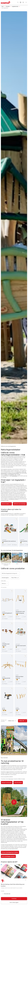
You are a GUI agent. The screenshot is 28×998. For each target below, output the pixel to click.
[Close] (25, 879)
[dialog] (14, 499)
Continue (14, 898)
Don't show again (14, 902)
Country (2, 891)
